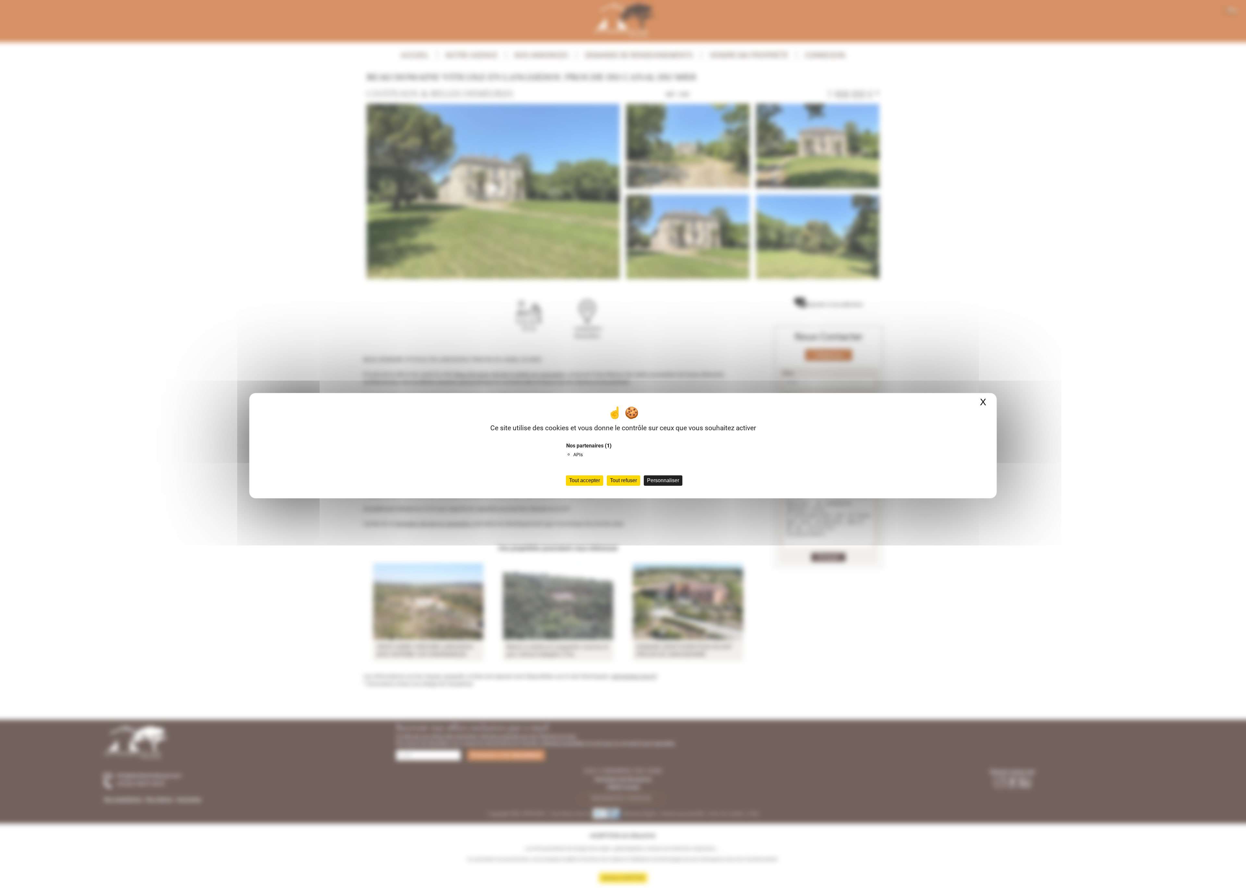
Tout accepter (584, 480)
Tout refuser (623, 480)
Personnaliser (663, 480)
